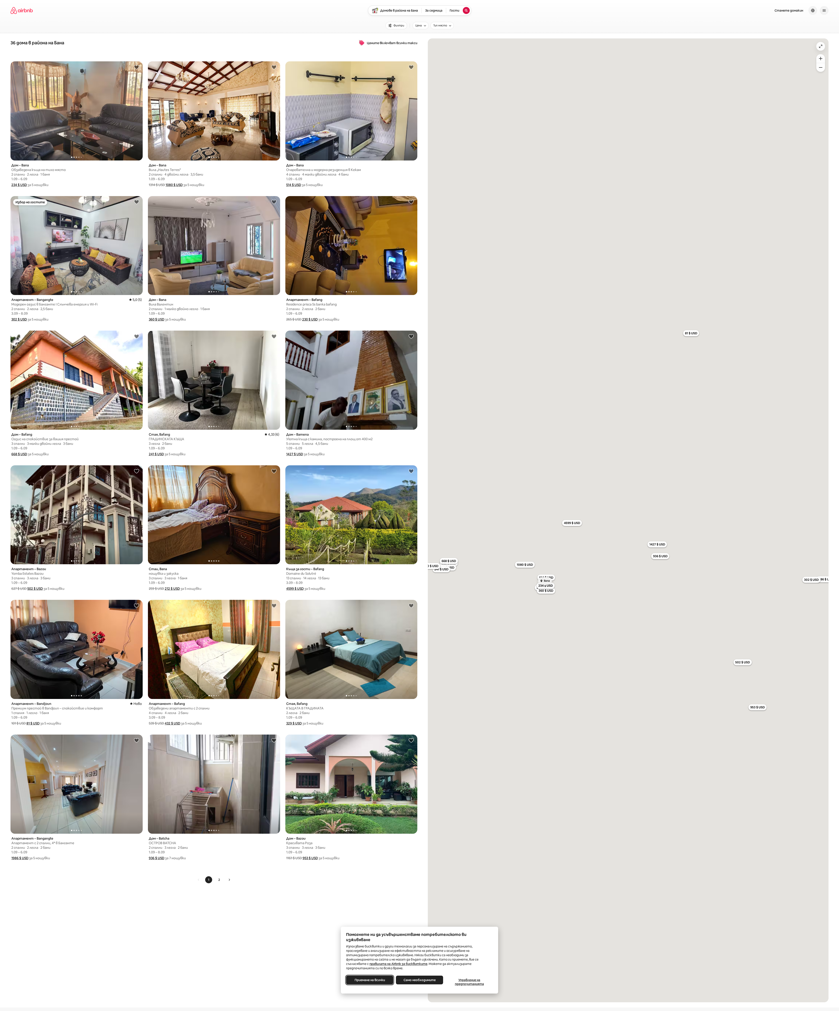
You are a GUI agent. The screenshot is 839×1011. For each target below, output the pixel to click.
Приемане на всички (370, 980)
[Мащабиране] (820, 58)
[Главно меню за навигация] (824, 10)
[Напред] (229, 879)
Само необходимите (420, 980)
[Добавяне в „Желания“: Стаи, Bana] (273, 471)
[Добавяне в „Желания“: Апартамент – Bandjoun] (136, 605)
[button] (19, 185)
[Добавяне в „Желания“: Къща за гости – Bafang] (411, 471)
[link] (198, 879)
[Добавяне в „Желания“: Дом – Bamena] (411, 336)
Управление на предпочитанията (469, 982)
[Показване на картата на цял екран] (820, 46)
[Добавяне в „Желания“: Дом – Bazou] (411, 740)
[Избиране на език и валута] (812, 10)
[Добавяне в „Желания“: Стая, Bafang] (273, 336)
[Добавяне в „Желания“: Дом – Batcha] (273, 740)
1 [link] (208, 880)
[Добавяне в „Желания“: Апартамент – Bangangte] (136, 201)
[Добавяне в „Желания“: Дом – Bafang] (136, 336)
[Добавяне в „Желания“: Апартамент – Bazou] (136, 471)
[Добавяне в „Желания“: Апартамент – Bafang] (411, 201)
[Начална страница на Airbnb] (21, 10)
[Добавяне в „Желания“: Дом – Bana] (136, 67)
